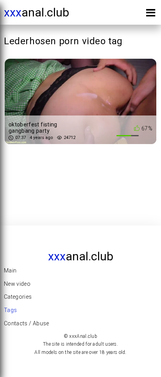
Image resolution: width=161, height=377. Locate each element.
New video (17, 284)
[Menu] (150, 14)
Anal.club (36, 12)
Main (10, 270)
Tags (10, 310)
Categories (18, 297)
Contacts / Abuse (26, 323)
